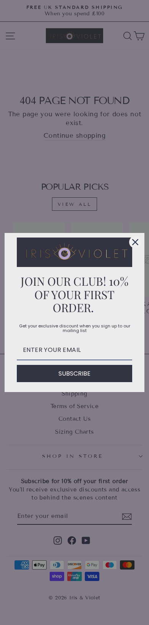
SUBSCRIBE (74, 373)
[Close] (135, 242)
